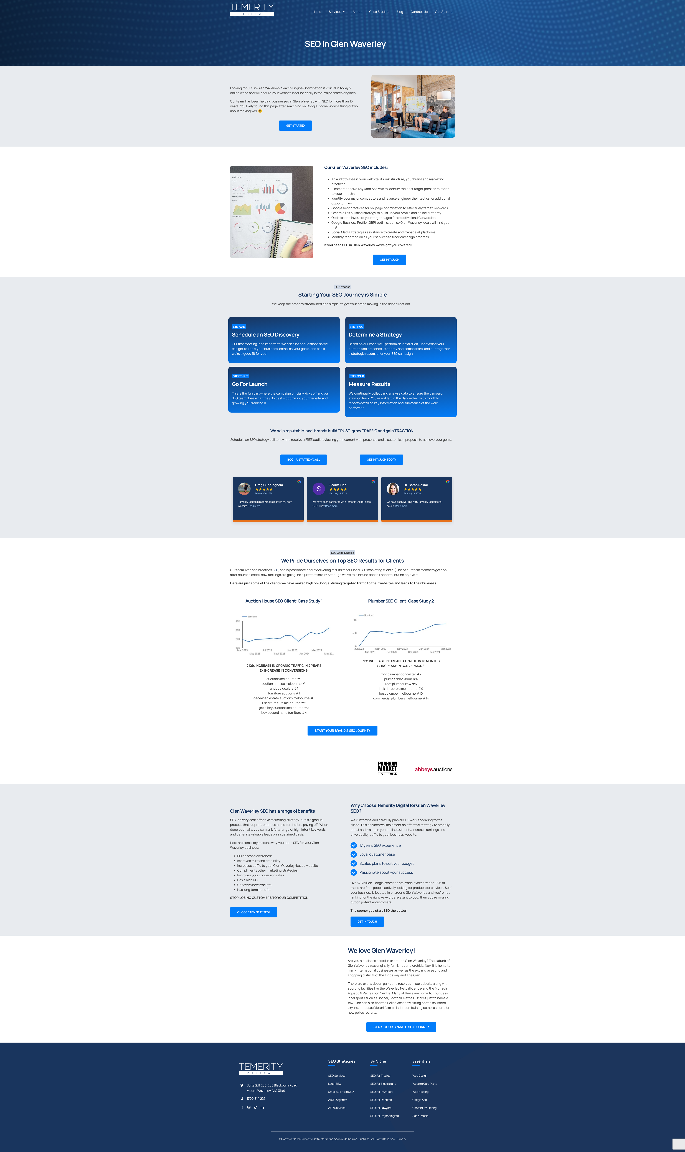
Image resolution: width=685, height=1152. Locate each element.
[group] (268, 502)
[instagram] (248, 1107)
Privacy (401, 1139)
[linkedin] (262, 1107)
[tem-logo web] (252, 5)
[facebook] (242, 1107)
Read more (249, 506)
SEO (275, 570)
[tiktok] (255, 1107)
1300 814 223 (256, 1098)
